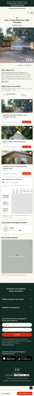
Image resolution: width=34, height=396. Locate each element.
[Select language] (32, 13)
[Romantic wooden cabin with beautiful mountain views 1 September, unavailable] (28, 210)
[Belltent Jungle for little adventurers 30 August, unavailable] (21, 203)
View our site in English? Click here (17, 8)
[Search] (28, 13)
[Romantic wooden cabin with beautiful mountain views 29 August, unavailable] (17, 210)
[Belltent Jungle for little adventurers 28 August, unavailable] (13, 203)
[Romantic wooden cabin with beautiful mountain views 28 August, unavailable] (13, 210)
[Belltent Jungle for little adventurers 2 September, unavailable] (31, 203)
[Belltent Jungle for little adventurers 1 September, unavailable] (28, 203)
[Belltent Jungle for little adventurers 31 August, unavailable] (24, 203)
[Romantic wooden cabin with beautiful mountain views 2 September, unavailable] (31, 210)
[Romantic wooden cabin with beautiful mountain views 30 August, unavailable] (21, 210)
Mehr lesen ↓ (5, 81)
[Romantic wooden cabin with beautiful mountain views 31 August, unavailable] (24, 210)
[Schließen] (32, 2)
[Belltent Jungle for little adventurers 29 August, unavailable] (17, 203)
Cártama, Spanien (17, 25)
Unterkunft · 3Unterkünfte (24, 65)
